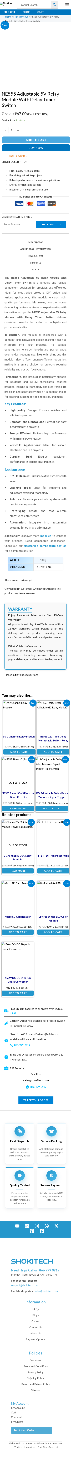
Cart (40, 11)
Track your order (36, 1100)
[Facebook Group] (41, 1231)
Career (35, 1321)
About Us (35, 1333)
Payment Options (35, 1339)
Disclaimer (35, 1360)
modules (45, 536)
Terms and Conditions (35, 1366)
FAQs (35, 1309)
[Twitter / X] (56, 1226)
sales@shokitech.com (36, 1080)
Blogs (35, 1315)
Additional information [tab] (35, 249)
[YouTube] (17, 1226)
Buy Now (36, 147)
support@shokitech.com (24, 1285)
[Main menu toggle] (67, 5)
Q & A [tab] (35, 269)
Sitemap (35, 1390)
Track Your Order (24, 1430)
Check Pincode (50, 224)
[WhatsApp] (46, 1226)
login (15, 674)
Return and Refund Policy (35, 1384)
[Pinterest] (32, 1231)
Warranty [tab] (35, 262)
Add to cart (36, 139)
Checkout (16, 1417)
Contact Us (35, 1327)
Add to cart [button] (19, 751)
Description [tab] (35, 242)
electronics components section (45, 546)
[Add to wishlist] (30, 705)
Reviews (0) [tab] (35, 255)
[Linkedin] (27, 1226)
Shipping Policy (35, 1378)
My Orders (17, 1421)
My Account (18, 1407)
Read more (18, 808)
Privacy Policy (35, 1372)
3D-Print (9, 11)
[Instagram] (36, 1226)
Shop (26, 11)
